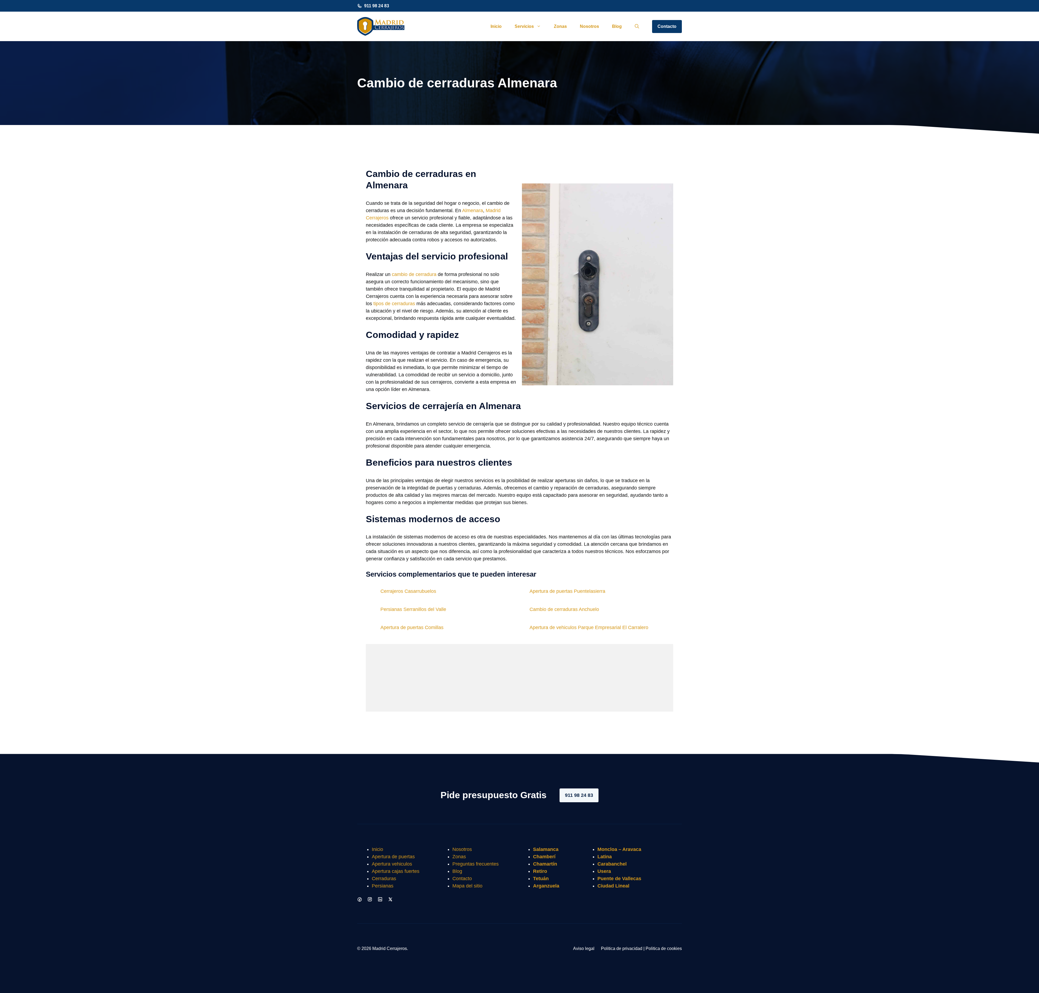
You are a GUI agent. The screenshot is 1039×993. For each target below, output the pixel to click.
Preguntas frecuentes (475, 864)
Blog (617, 26)
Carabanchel (612, 864)
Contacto (666, 26)
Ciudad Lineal (613, 886)
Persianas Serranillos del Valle (413, 609)
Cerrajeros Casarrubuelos (408, 591)
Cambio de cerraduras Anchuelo (564, 609)
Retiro (540, 871)
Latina (604, 856)
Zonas (560, 26)
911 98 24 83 (376, 6)
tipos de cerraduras (394, 303)
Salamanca (545, 849)
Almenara (472, 210)
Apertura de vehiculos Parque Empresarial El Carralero (589, 627)
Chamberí (544, 856)
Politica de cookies (664, 948)
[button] (637, 26)
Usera (604, 871)
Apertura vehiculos (392, 864)
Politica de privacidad (621, 948)
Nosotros (589, 26)
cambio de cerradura (414, 274)
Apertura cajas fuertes (395, 871)
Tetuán (541, 878)
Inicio (496, 26)
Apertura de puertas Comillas (411, 627)
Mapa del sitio (467, 886)
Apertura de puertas (393, 856)
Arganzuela (546, 886)
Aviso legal (583, 948)
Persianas (382, 886)
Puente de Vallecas (619, 878)
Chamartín (545, 864)
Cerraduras (384, 878)
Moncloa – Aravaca (619, 849)
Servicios (524, 26)
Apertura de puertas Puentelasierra (567, 591)
